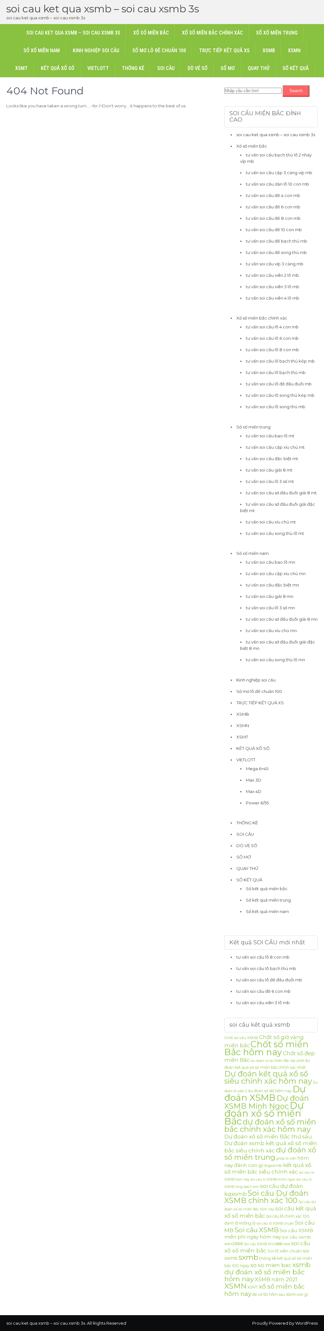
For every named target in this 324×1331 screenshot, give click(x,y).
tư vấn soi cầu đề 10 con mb (274, 229)
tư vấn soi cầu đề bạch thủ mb (276, 241)
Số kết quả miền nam (267, 911)
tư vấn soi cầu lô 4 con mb (272, 326)
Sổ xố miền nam (41, 51)
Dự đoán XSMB (265, 1093)
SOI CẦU (166, 68)
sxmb (248, 1257)
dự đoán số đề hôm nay (270, 1090)
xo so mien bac (270, 1265)
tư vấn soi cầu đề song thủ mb (276, 252)
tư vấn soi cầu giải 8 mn (269, 596)
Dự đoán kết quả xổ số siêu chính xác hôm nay (268, 1077)
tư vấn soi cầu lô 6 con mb (272, 338)
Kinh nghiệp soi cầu (96, 51)
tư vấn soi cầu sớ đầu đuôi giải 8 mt (281, 492)
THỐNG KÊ (133, 68)
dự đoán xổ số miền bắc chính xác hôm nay (270, 1125)
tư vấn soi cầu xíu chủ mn (271, 630)
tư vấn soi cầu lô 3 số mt (270, 481)
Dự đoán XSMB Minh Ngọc (266, 1102)
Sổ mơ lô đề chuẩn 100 (159, 51)
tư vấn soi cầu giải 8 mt (269, 469)
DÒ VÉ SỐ (198, 68)
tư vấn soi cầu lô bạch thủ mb (276, 372)
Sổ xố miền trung (277, 33)
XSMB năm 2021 (276, 1279)
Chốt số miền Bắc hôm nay (266, 1048)
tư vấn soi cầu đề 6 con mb (273, 206)
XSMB (269, 51)
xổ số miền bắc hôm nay (264, 1290)
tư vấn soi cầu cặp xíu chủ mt (275, 447)
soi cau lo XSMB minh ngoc (273, 1179)
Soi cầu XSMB (256, 1230)
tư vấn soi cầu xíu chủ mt (271, 521)
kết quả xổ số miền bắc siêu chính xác (267, 1168)
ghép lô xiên (286, 1159)
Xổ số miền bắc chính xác (212, 33)
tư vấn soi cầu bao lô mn (270, 562)
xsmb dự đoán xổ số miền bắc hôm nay (267, 1272)
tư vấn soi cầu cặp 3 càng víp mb (279, 172)
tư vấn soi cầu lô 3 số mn (270, 607)
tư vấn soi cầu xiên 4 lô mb (272, 298)
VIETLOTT (98, 68)
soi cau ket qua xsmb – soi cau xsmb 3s (102, 9)
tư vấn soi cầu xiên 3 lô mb (272, 286)
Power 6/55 (257, 802)
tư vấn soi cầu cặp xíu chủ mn (276, 573)
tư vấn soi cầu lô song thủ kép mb (280, 395)
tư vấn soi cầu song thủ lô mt (275, 533)
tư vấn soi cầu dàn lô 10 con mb (277, 184)
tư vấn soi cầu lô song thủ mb (275, 406)
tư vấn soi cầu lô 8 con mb (272, 349)
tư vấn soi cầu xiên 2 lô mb (272, 275)
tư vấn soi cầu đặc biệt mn (272, 584)
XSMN (294, 51)
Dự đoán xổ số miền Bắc (264, 1113)
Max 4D (253, 791)
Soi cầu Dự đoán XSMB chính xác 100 (266, 1196)
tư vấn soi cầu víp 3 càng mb (274, 263)
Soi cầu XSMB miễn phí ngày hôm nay (268, 1233)
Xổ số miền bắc (151, 33)
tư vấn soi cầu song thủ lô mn (275, 659)
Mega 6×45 (257, 768)
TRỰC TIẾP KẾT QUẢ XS (224, 51)
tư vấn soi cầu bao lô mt (270, 435)
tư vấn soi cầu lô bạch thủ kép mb (280, 361)
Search (296, 90)
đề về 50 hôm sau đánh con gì (280, 1294)
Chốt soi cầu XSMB (241, 1038)
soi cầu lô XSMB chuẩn (275, 1223)
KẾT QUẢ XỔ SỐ (57, 68)
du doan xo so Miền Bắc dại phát (277, 1061)
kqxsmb (273, 1165)
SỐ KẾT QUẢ (296, 68)
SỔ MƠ (228, 68)
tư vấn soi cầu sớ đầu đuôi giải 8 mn (282, 619)
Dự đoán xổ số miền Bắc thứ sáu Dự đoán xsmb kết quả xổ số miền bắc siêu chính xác (270, 1143)
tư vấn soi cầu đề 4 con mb (273, 195)
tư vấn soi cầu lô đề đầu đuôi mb (279, 383)
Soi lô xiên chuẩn (284, 1250)
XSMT (21, 68)
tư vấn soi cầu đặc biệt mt (272, 458)
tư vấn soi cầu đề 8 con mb (273, 218)
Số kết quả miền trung (268, 900)
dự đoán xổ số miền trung (270, 1153)
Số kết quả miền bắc (267, 888)
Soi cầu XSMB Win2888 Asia (267, 1244)
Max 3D (253, 780)
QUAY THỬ (259, 68)
